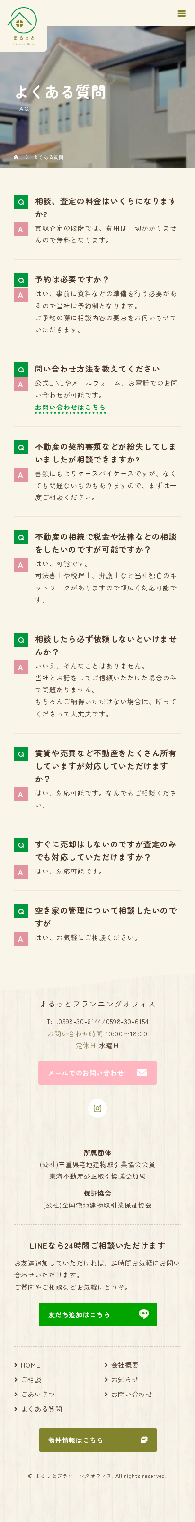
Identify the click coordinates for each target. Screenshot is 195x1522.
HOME (31, 1364)
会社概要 (125, 1364)
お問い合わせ (132, 1394)
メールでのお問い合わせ (86, 1073)
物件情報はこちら (76, 1440)
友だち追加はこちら (79, 1314)
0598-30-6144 (80, 1021)
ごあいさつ (38, 1394)
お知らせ (125, 1379)
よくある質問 (41, 1408)
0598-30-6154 (127, 1021)
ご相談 (31, 1379)
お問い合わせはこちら (70, 407)
